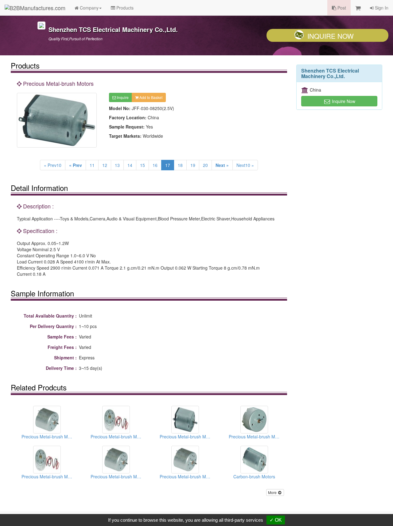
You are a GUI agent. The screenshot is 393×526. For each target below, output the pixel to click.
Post (341, 8)
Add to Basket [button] (150, 97)
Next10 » (245, 165)
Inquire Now (330, 36)
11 (92, 165)
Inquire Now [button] (343, 101)
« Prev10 (52, 165)
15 (142, 165)
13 (117, 165)
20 (205, 165)
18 (180, 165)
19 (192, 165)
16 (155, 165)
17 (167, 165)
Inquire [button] (122, 97)
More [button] (273, 492)
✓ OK (276, 520)
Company (89, 8)
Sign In (381, 8)
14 (129, 165)
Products (124, 8)
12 (104, 165)
